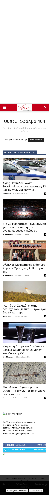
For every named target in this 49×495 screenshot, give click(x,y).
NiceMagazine (8, 234)
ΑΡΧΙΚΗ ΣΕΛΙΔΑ (36, 140)
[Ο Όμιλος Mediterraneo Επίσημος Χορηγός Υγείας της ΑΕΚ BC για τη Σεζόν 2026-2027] (24, 250)
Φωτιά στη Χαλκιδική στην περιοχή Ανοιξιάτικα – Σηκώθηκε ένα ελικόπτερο (24, 309)
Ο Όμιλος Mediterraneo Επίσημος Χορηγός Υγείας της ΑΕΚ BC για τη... (24, 268)
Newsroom (7, 193)
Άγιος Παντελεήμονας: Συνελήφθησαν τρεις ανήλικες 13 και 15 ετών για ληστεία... (24, 186)
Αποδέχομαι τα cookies (17, 490)
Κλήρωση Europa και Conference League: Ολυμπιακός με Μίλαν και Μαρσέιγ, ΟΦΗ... (23, 350)
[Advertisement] (24, 26)
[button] (4, 107)
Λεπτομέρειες (36, 490)
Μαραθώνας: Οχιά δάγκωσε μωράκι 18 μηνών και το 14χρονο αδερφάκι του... (24, 391)
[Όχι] (45, 485)
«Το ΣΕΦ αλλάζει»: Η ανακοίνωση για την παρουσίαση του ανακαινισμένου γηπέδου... (24, 227)
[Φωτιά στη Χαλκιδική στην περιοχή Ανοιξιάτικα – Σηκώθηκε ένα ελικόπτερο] (24, 291)
